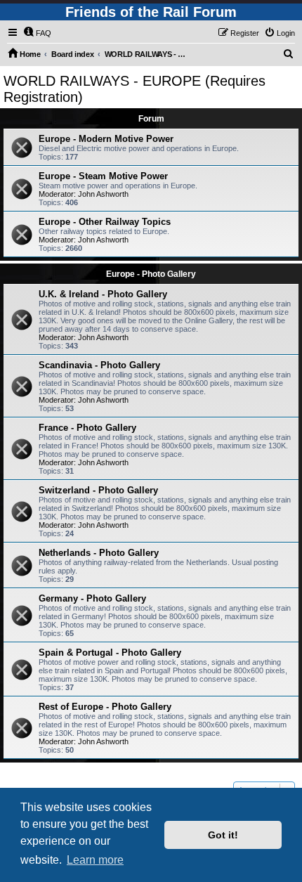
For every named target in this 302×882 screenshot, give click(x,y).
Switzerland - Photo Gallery (98, 490)
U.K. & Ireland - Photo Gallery (103, 294)
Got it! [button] (223, 835)
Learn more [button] (95, 860)
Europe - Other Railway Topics (105, 221)
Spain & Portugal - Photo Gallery (110, 652)
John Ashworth (103, 194)
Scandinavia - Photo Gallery (99, 365)
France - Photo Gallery (87, 427)
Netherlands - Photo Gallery (99, 552)
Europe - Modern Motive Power (106, 139)
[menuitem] (37, 33)
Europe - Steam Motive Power (103, 176)
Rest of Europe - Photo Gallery (105, 706)
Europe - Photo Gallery (151, 274)
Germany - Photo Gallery (92, 598)
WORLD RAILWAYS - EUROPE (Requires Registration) (134, 89)
